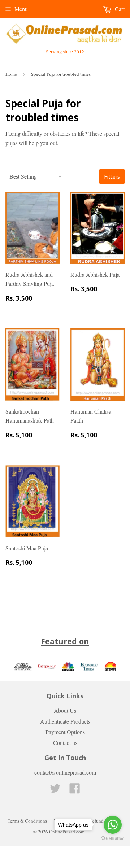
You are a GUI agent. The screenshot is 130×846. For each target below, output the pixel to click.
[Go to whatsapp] (113, 825)
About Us (65, 710)
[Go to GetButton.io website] (112, 838)
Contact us (65, 742)
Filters (112, 176)
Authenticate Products (65, 721)
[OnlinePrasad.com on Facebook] (74, 790)
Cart (119, 9)
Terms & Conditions (27, 820)
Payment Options (65, 732)
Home (11, 74)
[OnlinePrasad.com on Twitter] (55, 790)
